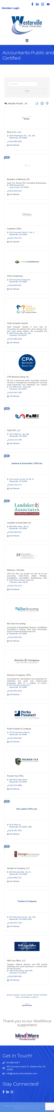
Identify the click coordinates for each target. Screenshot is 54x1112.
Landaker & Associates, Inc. (19, 523)
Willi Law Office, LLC (16, 961)
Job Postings (25, 997)
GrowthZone (34, 1108)
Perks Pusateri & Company (19, 729)
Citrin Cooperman (15, 276)
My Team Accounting (16, 624)
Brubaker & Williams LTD (18, 179)
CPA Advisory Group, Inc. (18, 377)
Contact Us (34, 997)
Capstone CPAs (14, 229)
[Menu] (27, 40)
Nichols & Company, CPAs (19, 675)
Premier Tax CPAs (15, 776)
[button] (5, 104)
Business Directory (13, 995)
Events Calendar (26, 995)
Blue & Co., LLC (14, 132)
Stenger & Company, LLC (18, 868)
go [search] (28, 91)
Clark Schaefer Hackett (17, 323)
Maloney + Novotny (15, 570)
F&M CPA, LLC (14, 430)
